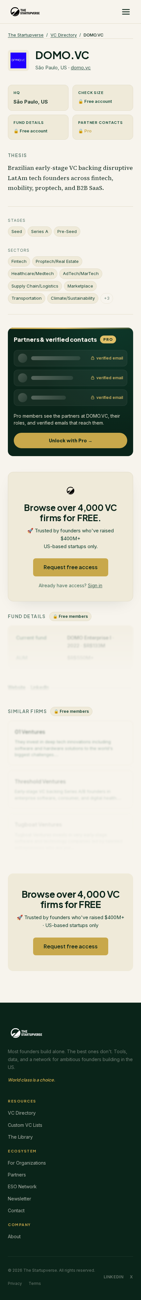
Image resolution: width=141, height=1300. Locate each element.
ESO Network (22, 1186)
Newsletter (19, 1198)
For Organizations (27, 1163)
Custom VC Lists (25, 1125)
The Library (20, 1137)
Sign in (95, 585)
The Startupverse (26, 34)
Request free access (71, 567)
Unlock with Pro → (70, 440)
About (14, 1236)
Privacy (15, 1283)
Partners (17, 1174)
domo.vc (81, 67)
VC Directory (63, 34)
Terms (35, 1283)
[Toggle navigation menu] (126, 12)
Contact (16, 1210)
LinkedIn (114, 1276)
